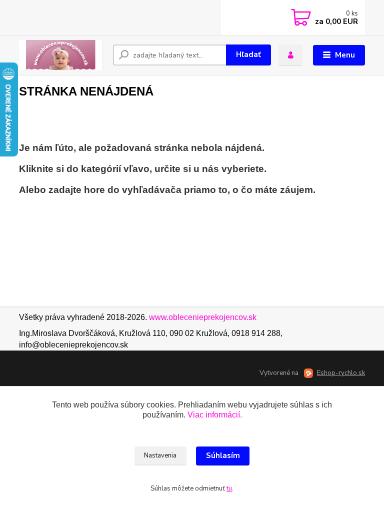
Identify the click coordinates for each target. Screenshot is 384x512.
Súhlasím (223, 455)
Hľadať (248, 55)
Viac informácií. (215, 414)
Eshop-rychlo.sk (341, 373)
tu (229, 488)
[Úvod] (62, 55)
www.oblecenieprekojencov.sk (202, 317)
